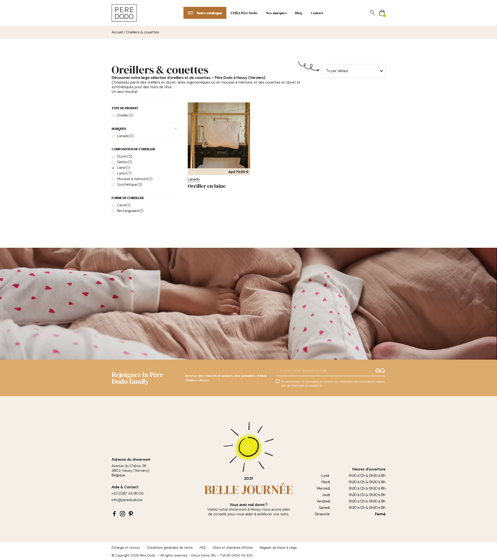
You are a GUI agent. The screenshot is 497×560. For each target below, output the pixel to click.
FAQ (203, 547)
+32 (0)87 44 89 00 (128, 493)
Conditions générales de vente (170, 547)
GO (380, 371)
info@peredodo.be (127, 500)
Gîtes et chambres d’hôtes (233, 547)
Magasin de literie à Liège (278, 547)
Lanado (194, 179)
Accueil (117, 32)
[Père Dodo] (124, 13)
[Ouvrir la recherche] (372, 13)
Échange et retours (126, 547)
